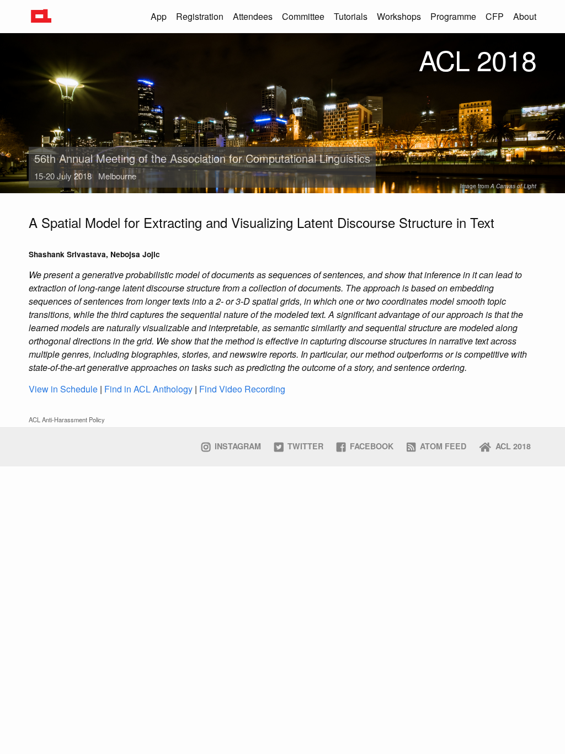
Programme (453, 16)
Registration (199, 16)
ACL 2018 (477, 59)
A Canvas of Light (513, 186)
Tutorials (350, 16)
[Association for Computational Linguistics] (40, 15)
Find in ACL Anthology (148, 389)
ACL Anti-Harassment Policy (67, 419)
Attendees (253, 16)
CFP (495, 16)
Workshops (399, 16)
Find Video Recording (242, 389)
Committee (303, 16)
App (159, 16)
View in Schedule (63, 389)
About (524, 16)
